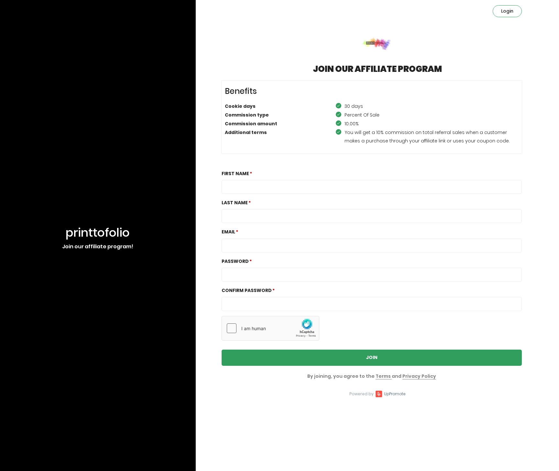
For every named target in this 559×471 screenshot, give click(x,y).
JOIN (372, 357)
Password (235, 261)
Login (507, 11)
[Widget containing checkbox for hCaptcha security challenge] (270, 328)
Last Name (235, 202)
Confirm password (247, 290)
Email (228, 232)
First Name (235, 173)
